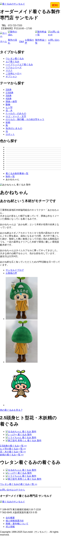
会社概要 (10, 517)
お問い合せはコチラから (12, 490)
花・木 (9, 110)
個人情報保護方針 (15, 520)
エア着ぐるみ (12, 61)
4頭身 (8, 98)
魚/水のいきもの (14, 128)
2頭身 (8, 89)
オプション (11, 76)
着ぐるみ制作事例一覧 (17, 173)
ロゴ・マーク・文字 (16, 116)
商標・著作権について (17, 523)
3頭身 (8, 95)
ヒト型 (9, 107)
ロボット (10, 134)
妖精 (8, 122)
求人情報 (10, 526)
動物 (8, 104)
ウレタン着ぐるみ (15, 58)
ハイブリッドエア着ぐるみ (19, 64)
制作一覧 (10, 176)
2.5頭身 (9, 92)
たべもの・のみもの (16, 113)
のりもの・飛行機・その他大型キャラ (25, 119)
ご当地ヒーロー (14, 73)
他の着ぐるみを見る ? (11, 410)
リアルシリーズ (14, 67)
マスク (9, 70)
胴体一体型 (11, 101)
